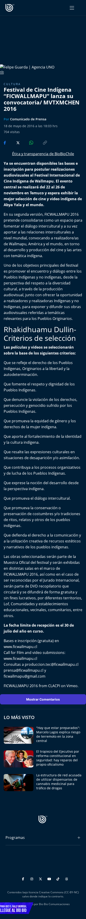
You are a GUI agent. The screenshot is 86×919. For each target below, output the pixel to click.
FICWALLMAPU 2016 (21, 685)
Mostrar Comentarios (43, 699)
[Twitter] (41, 878)
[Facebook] (23, 878)
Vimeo (72, 685)
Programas (15, 837)
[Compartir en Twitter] (13, 142)
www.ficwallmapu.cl (20, 646)
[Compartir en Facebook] (5, 142)
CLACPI (54, 685)
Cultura (12, 84)
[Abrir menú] (72, 8)
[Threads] (67, 878)
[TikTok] (58, 878)
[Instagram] (32, 878)
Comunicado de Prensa (28, 119)
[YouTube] (50, 878)
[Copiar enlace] (40, 142)
